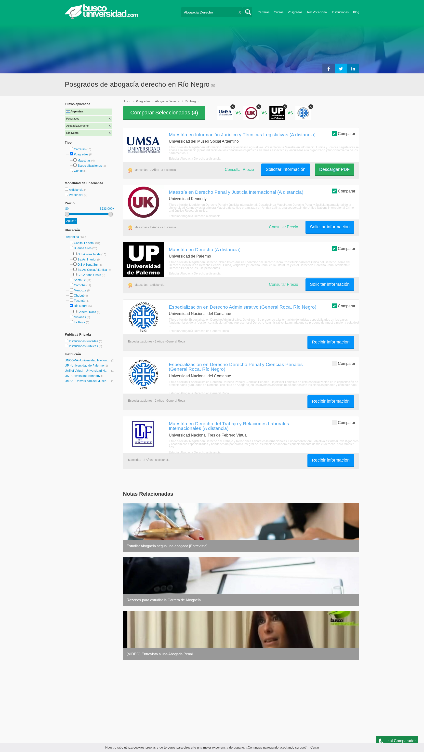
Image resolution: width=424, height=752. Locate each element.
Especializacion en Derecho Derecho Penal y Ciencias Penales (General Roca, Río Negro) (236, 367)
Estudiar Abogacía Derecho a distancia (195, 158)
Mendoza (80, 290)
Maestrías (84, 160)
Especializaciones (90, 165)
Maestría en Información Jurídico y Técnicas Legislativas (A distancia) (242, 134)
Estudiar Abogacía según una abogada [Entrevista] (167, 546)
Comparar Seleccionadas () (164, 112)
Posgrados (295, 12)
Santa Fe (80, 280)
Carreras (263, 12)
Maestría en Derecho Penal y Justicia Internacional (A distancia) (236, 192)
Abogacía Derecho (167, 101)
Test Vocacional (317, 12)
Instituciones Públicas (85, 346)
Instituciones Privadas (85, 341)
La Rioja (79, 322)
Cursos (278, 12)
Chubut (79, 295)
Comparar (346, 134)
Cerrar (314, 747)
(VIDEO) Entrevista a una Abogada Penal (160, 654)
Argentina (73, 237)
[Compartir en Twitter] (341, 68)
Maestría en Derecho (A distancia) (204, 249)
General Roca (87, 312)
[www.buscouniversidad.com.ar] (101, 18)
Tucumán (80, 300)
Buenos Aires (83, 248)
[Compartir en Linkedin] (353, 68)
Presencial (76, 195)
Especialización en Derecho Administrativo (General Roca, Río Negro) (242, 307)
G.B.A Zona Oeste (89, 275)
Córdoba (80, 285)
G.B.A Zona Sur (88, 264)
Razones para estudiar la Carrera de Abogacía (164, 600)
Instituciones (340, 12)
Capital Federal (84, 243)
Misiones (80, 317)
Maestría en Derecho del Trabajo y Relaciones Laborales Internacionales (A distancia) (229, 426)
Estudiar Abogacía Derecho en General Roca (199, 331)
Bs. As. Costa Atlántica (92, 270)
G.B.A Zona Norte (89, 254)
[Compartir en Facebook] (328, 68)
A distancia (76, 189)
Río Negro (81, 306)
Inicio (127, 101)
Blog (356, 12)
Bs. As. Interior (87, 259)
